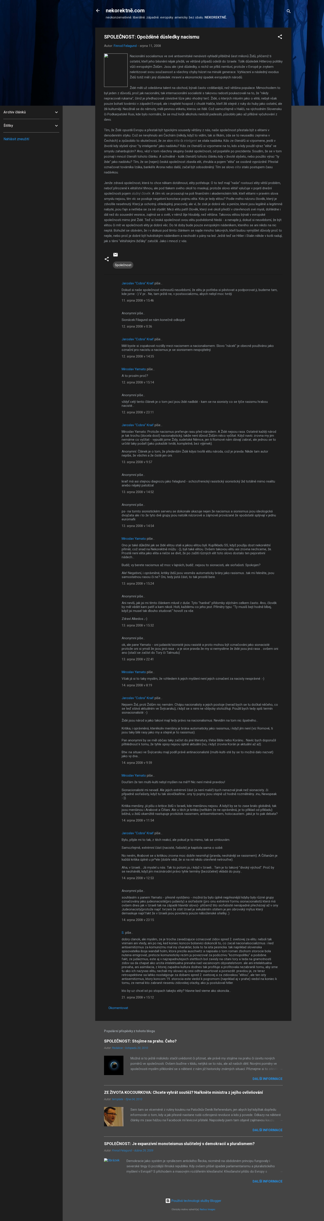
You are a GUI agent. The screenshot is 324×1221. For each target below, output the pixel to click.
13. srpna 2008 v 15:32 (138, 625)
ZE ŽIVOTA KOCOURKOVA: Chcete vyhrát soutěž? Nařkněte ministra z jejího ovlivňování (183, 1092)
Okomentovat (118, 1008)
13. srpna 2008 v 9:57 (137, 462)
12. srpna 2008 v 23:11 (138, 412)
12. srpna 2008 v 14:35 (138, 356)
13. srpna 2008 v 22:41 (138, 659)
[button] (280, 37)
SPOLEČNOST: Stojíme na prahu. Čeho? (140, 1041)
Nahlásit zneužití (16, 139)
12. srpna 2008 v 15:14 (138, 382)
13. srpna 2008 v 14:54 (138, 526)
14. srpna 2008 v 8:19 (137, 685)
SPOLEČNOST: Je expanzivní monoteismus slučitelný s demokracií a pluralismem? (179, 1143)
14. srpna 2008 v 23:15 (138, 920)
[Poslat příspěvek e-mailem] (115, 256)
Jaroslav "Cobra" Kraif (138, 283)
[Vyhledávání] (288, 12)
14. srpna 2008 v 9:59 (137, 763)
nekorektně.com (125, 10)
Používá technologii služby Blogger (196, 1201)
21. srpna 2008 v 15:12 (138, 997)
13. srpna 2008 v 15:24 (138, 584)
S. (123, 933)
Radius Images (207, 1209)
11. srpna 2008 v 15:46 (138, 300)
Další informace (268, 1079)
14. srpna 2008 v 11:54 (138, 820)
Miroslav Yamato (134, 369)
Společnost (123, 265)
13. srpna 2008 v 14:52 (138, 492)
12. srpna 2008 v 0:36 (137, 326)
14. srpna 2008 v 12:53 (138, 878)
